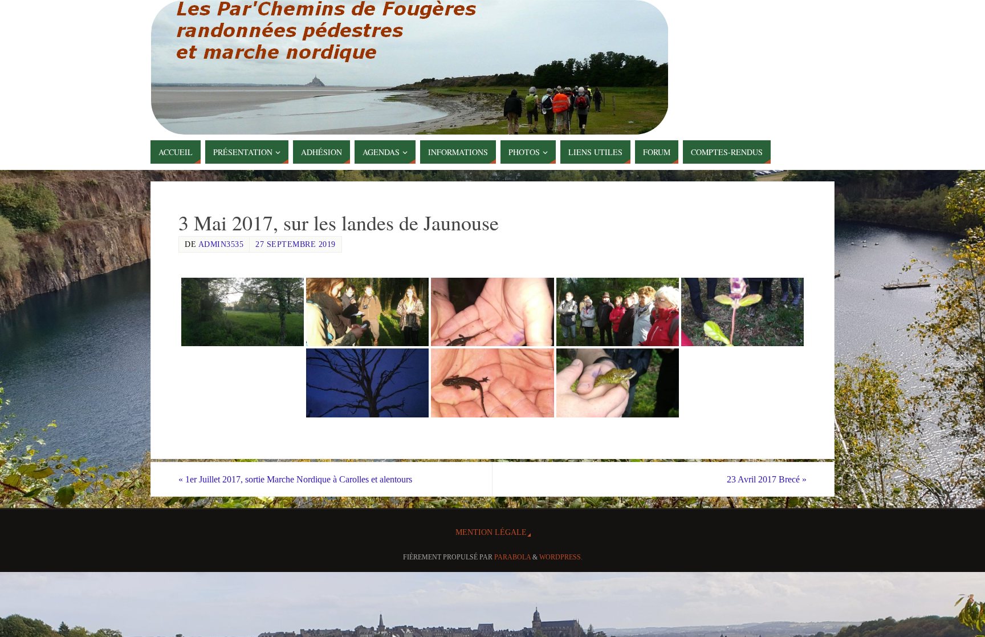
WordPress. (561, 557)
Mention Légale (491, 532)
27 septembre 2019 (295, 244)
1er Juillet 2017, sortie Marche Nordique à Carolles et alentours (295, 479)
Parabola (512, 557)
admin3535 (221, 244)
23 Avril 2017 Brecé (767, 479)
